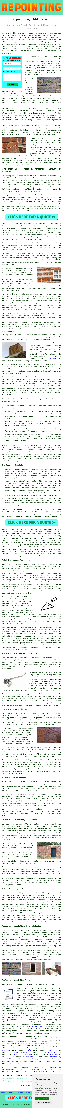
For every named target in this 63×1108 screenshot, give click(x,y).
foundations (18, 1048)
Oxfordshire (39, 1071)
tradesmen (16, 1063)
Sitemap (3, 1092)
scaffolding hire (34, 1026)
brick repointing (23, 132)
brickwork (15, 952)
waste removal (51, 1052)
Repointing (6, 176)
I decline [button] (45, 1099)
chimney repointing (22, 1015)
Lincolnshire (27, 1071)
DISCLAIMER (57, 14)
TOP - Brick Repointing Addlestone (17, 1075)
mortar (44, 68)
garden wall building (22, 1054)
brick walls (7, 705)
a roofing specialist (36, 1059)
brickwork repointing (47, 1020)
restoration (9, 782)
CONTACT (49, 14)
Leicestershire (35, 1069)
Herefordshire (54, 1067)
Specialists (21, 1092)
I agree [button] (39, 1099)
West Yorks (15, 1071)
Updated (28, 1092)
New (15, 1092)
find (8, 930)
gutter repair (52, 1050)
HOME (33, 14)
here (34, 957)
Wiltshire (49, 1069)
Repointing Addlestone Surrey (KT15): (18, 33)
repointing (6, 48)
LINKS (38, 14)
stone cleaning (20, 1052)
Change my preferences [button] (43, 1102)
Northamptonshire (9, 1069)
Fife (43, 1067)
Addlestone (46, 540)
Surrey (22, 1069)
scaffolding (51, 358)
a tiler (29, 1050)
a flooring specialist (33, 1046)
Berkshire (50, 1071)
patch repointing (13, 629)
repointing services (43, 1033)
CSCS (17, 392)
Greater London (29, 1067)
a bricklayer (28, 1057)
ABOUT (43, 14)
